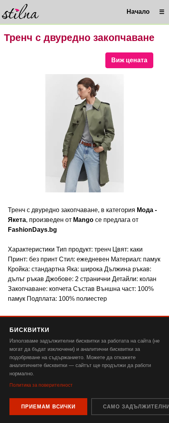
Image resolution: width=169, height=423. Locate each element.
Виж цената (129, 60)
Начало (138, 11)
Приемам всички (48, 407)
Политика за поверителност (41, 385)
